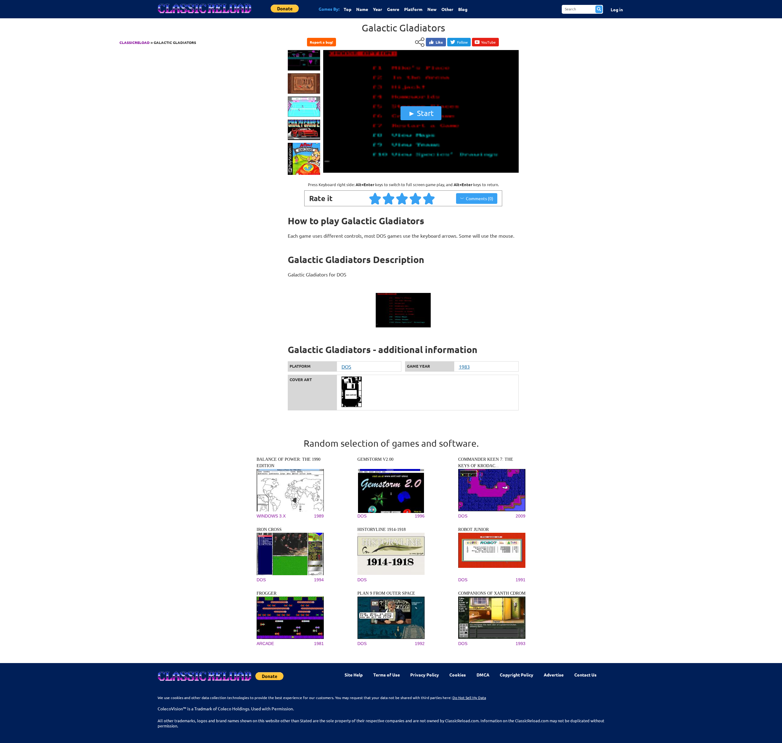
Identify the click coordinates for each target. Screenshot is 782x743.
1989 (319, 516)
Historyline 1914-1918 (381, 529)
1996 (420, 516)
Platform (413, 9)
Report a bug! (321, 42)
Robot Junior (473, 529)
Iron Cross (269, 529)
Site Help (354, 674)
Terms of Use (386, 674)
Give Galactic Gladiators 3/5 (402, 198)
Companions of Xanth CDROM (491, 593)
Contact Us (585, 674)
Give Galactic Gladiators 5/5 (429, 198)
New (432, 9)
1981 (319, 643)
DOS (346, 366)
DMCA (483, 674)
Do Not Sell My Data (469, 697)
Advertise (554, 674)
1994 (319, 579)
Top (347, 9)
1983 (464, 366)
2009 (520, 516)
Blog (462, 9)
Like (439, 42)
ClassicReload (134, 42)
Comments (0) (479, 198)
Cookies (457, 674)
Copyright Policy (516, 674)
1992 (420, 643)
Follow (462, 42)
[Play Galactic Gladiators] (421, 171)
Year (377, 9)
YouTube (488, 42)
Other (447, 9)
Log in (617, 9)
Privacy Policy (424, 674)
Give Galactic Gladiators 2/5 (388, 198)
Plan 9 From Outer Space (386, 593)
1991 (520, 579)
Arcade (265, 643)
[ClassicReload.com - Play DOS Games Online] (204, 14)
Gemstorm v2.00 (375, 459)
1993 (520, 643)
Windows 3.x (271, 516)
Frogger (266, 593)
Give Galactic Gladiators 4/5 (415, 198)
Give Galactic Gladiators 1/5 (375, 198)
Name (362, 9)
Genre (393, 9)
